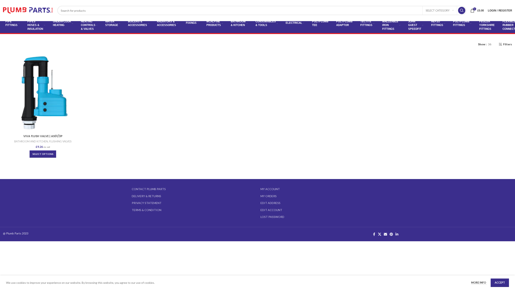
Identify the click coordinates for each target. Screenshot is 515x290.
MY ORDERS (269, 196)
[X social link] (379, 234)
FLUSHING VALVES (60, 141)
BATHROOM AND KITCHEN (31, 141)
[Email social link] (385, 234)
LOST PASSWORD (272, 217)
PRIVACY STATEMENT (147, 203)
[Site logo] (28, 10)
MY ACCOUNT (270, 189)
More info (479, 282)
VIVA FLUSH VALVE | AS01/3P (42, 136)
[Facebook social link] (374, 234)
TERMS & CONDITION (146, 210)
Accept (500, 282)
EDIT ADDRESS (270, 203)
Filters (507, 44)
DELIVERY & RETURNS (146, 196)
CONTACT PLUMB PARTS (149, 189)
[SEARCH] (461, 10)
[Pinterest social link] (391, 234)
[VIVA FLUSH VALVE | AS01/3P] (43, 93)
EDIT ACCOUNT (271, 210)
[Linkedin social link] (397, 234)
